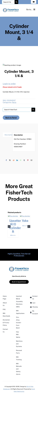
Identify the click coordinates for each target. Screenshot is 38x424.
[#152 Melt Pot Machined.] (18, 216)
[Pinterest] (28, 160)
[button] (9, 226)
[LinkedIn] (17, 160)
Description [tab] (8, 135)
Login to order (9, 84)
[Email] (31, 160)
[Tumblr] (24, 160)
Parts (14, 102)
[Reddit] (13, 160)
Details (19, 235)
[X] (10, 160)
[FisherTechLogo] (11, 8)
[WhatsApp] (20, 160)
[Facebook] (6, 160)
